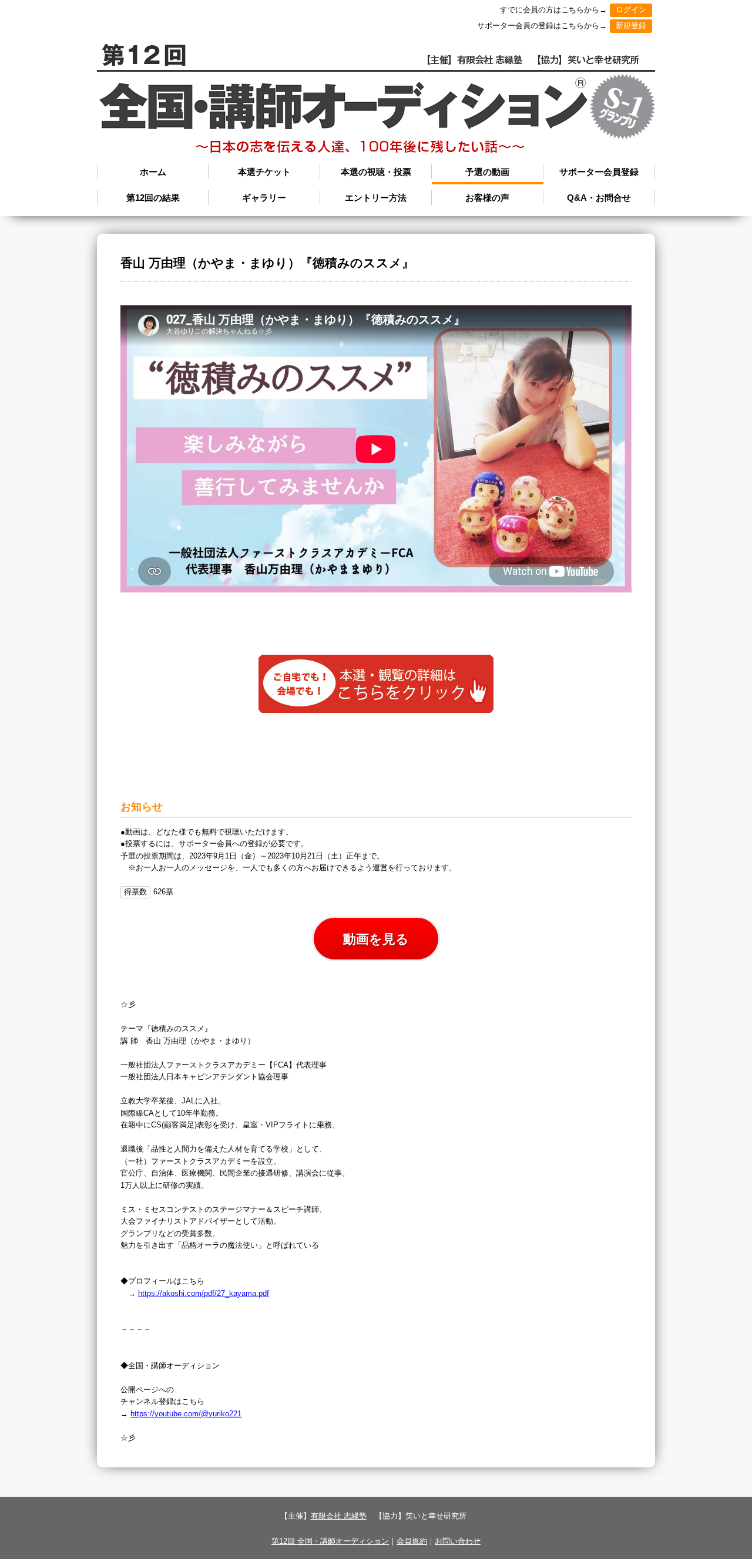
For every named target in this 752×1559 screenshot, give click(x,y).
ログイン (631, 9)
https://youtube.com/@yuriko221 (185, 1413)
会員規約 (412, 1541)
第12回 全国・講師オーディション (330, 1541)
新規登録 (631, 25)
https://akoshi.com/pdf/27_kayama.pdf (203, 1293)
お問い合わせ (458, 1541)
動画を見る (376, 939)
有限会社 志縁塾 (339, 1515)
